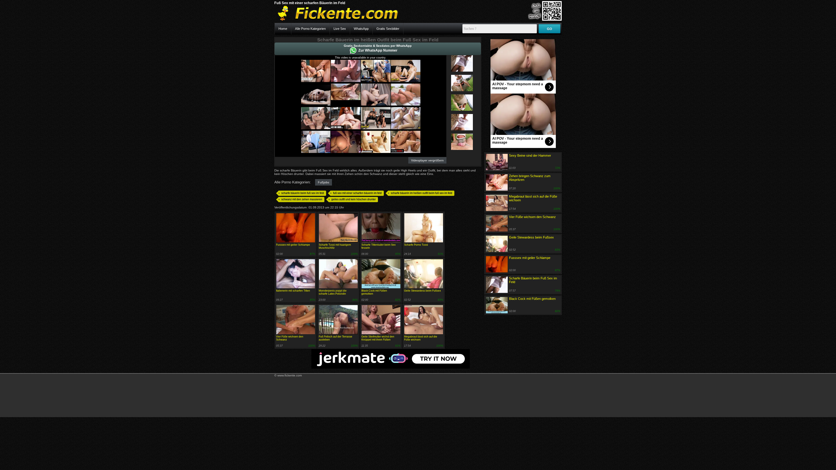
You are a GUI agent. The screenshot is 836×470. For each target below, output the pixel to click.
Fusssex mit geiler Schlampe (293, 244)
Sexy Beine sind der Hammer (530, 155)
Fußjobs (323, 182)
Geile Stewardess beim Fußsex (422, 290)
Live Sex (340, 28)
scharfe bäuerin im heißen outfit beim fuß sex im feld (421, 193)
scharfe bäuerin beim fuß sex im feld (302, 193)
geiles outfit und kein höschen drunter (353, 199)
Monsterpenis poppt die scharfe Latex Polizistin (333, 292)
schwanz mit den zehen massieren (301, 199)
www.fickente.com (289, 375)
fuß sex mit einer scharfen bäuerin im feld (357, 193)
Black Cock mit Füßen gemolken (532, 298)
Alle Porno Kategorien (310, 28)
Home (282, 28)
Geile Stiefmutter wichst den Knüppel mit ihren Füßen (377, 338)
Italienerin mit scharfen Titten (293, 290)
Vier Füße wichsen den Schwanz (532, 217)
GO (549, 29)
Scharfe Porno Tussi (416, 244)
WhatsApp (361, 28)
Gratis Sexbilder (387, 28)
